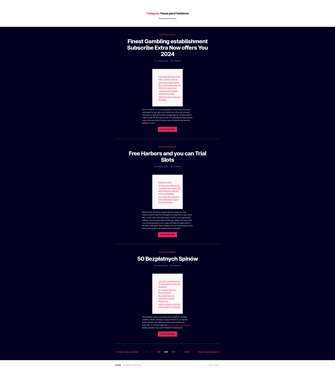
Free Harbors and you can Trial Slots (167, 156)
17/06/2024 (177, 61)
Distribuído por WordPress (132, 365)
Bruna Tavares (163, 61)
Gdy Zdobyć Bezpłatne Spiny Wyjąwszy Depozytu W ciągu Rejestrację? (170, 284)
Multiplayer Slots (165, 182)
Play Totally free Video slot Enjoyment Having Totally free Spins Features (169, 199)
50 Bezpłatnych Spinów (167, 258)
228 (158, 352)
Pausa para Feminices (167, 34)
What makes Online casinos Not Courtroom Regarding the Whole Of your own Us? (170, 85)
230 (173, 352)
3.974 (187, 352)
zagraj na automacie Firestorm (179, 325)
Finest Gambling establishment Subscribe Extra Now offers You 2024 (167, 47)
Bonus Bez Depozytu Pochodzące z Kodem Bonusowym (166, 298)
